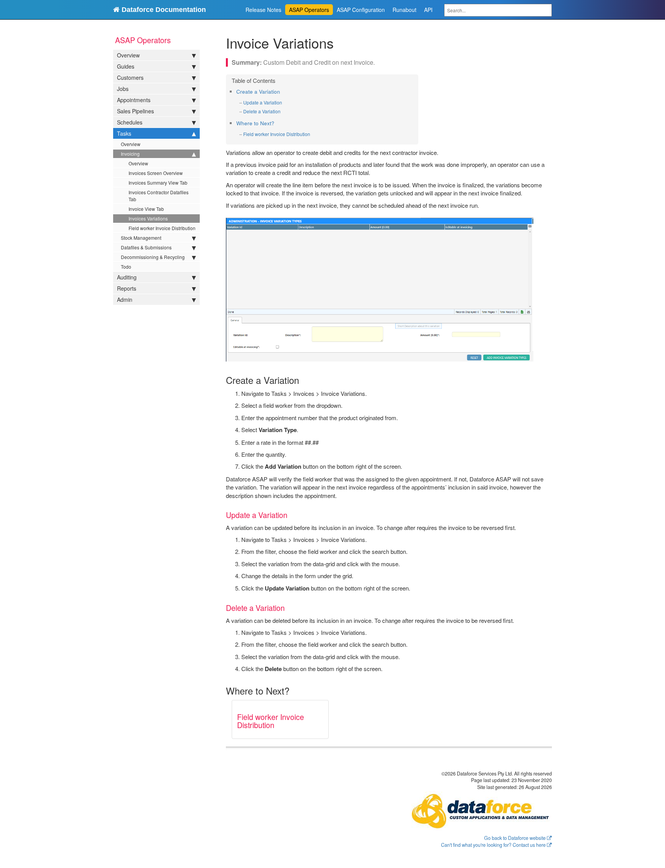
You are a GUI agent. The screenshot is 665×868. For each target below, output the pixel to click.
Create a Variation (258, 91)
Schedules (129, 122)
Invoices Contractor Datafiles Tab (159, 195)
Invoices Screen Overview (156, 173)
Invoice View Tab (146, 208)
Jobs (123, 89)
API (428, 9)
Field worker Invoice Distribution (162, 228)
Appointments (133, 100)
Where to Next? (255, 123)
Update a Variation (262, 102)
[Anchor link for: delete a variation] (283, 111)
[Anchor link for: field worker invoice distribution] (312, 134)
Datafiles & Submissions (146, 247)
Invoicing (130, 153)
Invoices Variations (148, 218)
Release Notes (263, 9)
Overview (128, 55)
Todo (126, 266)
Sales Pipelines (135, 111)
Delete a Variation (262, 111)
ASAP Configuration (361, 9)
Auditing (127, 277)
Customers (130, 77)
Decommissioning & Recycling (153, 257)
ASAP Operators (309, 9)
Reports (126, 288)
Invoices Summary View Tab (158, 182)
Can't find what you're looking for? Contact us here (493, 844)
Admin (124, 299)
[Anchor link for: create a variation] (282, 91)
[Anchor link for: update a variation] (284, 102)
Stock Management (141, 237)
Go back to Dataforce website (515, 837)
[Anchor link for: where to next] (276, 123)
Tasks (124, 133)
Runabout (404, 9)
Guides (125, 66)
